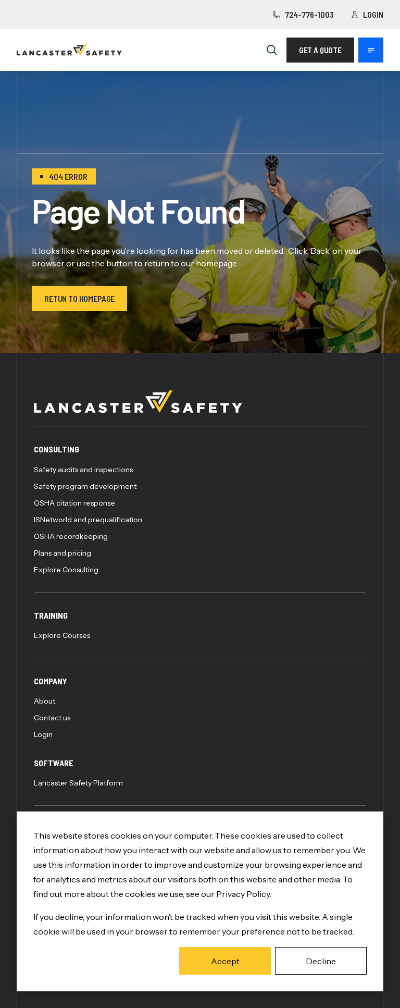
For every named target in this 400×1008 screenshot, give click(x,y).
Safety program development (85, 486)
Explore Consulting (66, 569)
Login (373, 14)
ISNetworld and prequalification (88, 519)
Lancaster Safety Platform (78, 783)
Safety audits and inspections (83, 469)
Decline (321, 961)
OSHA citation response (74, 503)
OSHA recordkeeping (71, 536)
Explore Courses (62, 635)
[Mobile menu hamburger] (370, 50)
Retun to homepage (79, 298)
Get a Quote (320, 50)
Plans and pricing (62, 553)
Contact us (52, 717)
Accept (225, 961)
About (44, 701)
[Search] (271, 50)
